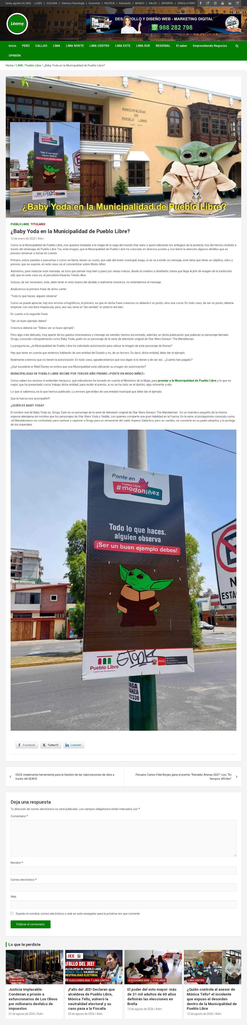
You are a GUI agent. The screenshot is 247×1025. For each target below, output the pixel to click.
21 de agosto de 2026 (22, 1013)
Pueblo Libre (20, 224)
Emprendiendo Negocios (210, 45)
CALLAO (41, 45)
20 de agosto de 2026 (81, 1013)
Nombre (17, 862)
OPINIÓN (15, 55)
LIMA (56, 45)
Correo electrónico (24, 879)
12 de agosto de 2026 (200, 1013)
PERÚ (26, 45)
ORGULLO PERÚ (186, 3)
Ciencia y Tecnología (73, 3)
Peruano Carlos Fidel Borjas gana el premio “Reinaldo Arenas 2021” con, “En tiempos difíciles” (184, 776)
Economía (94, 3)
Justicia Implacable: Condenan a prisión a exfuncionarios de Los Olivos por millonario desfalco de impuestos (33, 999)
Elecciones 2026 (79, 980)
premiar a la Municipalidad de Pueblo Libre (187, 380)
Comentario (19, 816)
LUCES (38, 3)
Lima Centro (101, 980)
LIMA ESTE (122, 45)
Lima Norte (17, 980)
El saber (181, 45)
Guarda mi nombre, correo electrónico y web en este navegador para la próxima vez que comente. (78, 913)
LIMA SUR (143, 45)
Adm (41, 238)
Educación (125, 3)
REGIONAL (163, 45)
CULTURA (52, 3)
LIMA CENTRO (99, 45)
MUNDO (139, 3)
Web (13, 896)
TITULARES (37, 224)
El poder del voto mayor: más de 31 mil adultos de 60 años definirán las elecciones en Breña (151, 996)
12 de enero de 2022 (23, 238)
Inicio (12, 45)
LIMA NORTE (75, 45)
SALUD (153, 3)
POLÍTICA (109, 3)
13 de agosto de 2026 (140, 1009)
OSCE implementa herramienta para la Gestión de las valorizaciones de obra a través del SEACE (64, 776)
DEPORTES (167, 3)
